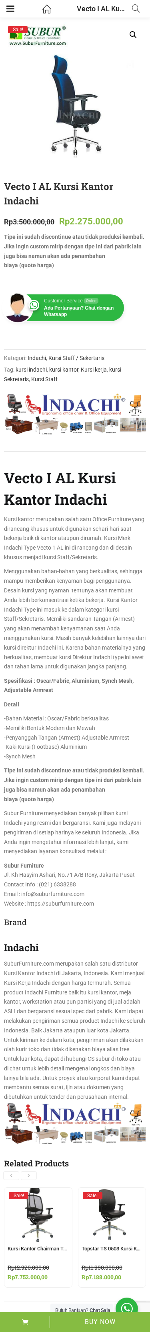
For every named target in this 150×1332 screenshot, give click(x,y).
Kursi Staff (44, 379)
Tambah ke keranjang (25, 1322)
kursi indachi (31, 369)
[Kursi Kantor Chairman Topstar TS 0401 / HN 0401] (38, 1195)
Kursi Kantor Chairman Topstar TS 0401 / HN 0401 (65, 1249)
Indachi (37, 358)
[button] (133, 35)
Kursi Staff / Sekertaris (76, 358)
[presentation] (11, 1175)
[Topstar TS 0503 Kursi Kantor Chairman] (112, 1195)
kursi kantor (63, 369)
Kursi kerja (94, 369)
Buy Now (100, 1322)
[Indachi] (75, 414)
